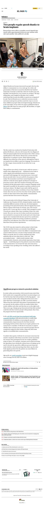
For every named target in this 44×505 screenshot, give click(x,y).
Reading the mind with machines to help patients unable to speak (24, 369)
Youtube (8, 19)
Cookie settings (24, 495)
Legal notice (15, 495)
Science (5, 17)
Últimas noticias (5, 429)
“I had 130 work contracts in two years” (9, 451)
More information (6, 386)
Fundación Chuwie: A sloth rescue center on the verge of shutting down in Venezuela (21, 439)
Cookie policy (29, 495)
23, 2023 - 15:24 (22, 78)
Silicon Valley (4, 19)
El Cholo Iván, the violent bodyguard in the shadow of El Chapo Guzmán (15, 449)
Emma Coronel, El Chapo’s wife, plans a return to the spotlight (13, 455)
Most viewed (4, 444)
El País (12, 379)
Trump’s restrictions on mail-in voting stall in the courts (15, 437)
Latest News (16, 19)
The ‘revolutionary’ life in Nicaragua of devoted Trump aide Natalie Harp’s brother (16, 453)
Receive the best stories (7, 472)
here (26, 386)
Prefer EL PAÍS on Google (38, 81)
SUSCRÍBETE (35, 8)
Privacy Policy (19, 495)
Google (12, 19)
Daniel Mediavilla (22, 77)
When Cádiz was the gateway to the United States (14, 431)
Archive (25, 469)
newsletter (4, 469)
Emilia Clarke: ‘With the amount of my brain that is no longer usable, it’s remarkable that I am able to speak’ (25, 377)
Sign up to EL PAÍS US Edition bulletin (11, 362)
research (5, 22)
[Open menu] (2, 11)
